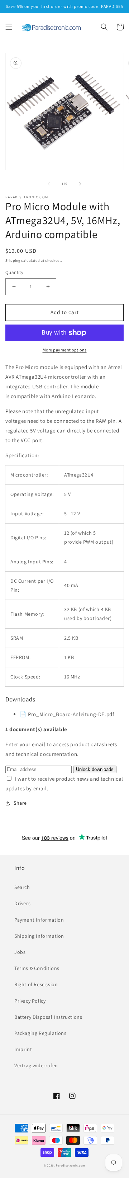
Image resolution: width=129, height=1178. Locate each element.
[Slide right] (80, 183)
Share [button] (20, 803)
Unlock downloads (95, 769)
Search (22, 887)
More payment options (65, 350)
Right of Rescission (36, 984)
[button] (9, 27)
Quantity (14, 272)
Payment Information (39, 920)
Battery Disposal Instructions (48, 1017)
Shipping (12, 260)
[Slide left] (49, 183)
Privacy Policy (30, 1001)
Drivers (22, 903)
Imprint (23, 1049)
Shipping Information (39, 936)
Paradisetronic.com (71, 1165)
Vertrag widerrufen (36, 1065)
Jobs (19, 952)
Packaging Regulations (40, 1033)
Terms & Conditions (36, 968)
